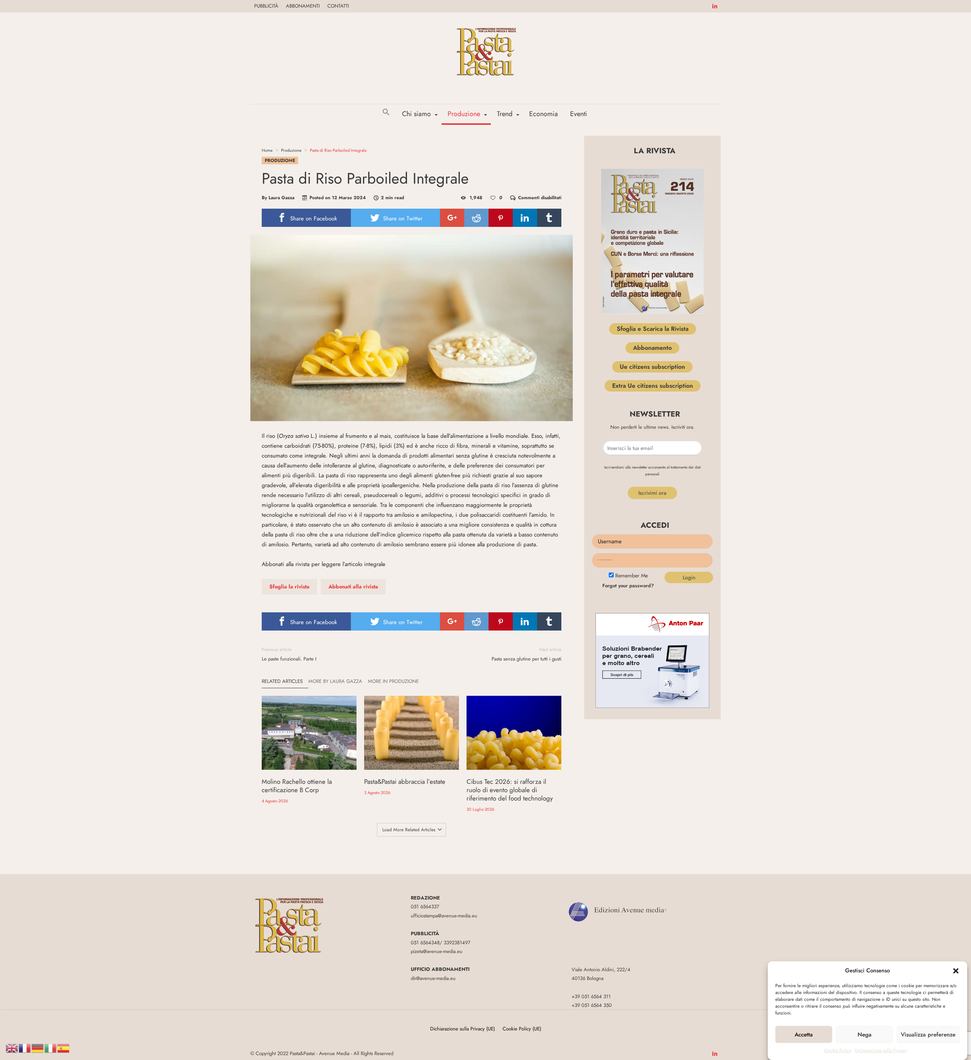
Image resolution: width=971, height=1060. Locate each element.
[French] (25, 1047)
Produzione (291, 150)
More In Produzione (393, 681)
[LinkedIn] (715, 6)
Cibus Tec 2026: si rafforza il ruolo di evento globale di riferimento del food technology (510, 789)
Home (267, 150)
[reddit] (476, 218)
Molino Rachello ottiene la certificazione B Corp (297, 785)
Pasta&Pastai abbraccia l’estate (404, 781)
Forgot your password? (628, 585)
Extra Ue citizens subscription (652, 385)
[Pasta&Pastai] (485, 23)
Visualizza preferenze (928, 1034)
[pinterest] (501, 218)
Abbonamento (652, 347)
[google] (452, 218)
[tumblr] (549, 218)
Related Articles (282, 681)
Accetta (804, 1034)
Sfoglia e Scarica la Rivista (652, 328)
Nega (865, 1034)
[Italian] (50, 1047)
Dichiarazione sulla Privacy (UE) (462, 1028)
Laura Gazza (281, 198)
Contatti (338, 5)
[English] (12, 1047)
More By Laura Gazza (335, 681)
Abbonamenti (303, 5)
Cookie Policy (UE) (522, 1028)
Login (689, 577)
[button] (956, 971)
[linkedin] (525, 218)
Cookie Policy (837, 1050)
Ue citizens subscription (652, 366)
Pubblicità (266, 5)
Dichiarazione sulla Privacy (881, 1050)
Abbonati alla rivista (353, 586)
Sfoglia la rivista (289, 586)
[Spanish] (63, 1047)
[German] (37, 1047)
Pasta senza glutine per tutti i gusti (526, 654)
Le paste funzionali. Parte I (289, 654)
